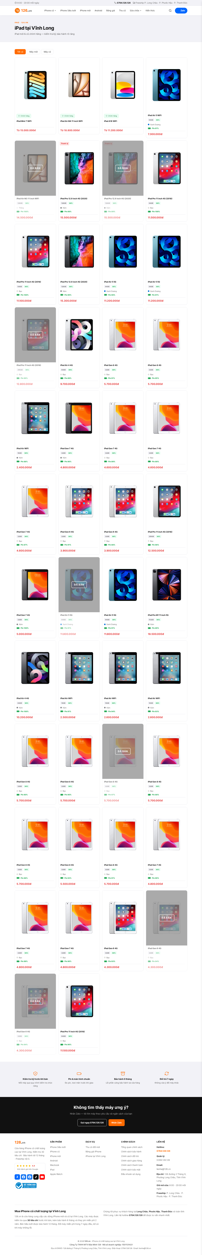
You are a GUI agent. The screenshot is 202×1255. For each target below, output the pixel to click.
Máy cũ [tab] (47, 51)
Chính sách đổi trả (130, 1156)
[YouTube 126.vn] (42, 1177)
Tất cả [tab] (20, 51)
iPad (52, 1169)
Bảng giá (110, 10)
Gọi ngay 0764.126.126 (92, 1122)
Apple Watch (56, 1174)
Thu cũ (122, 10)
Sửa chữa (134, 10)
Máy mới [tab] (33, 51)
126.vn (87, 1241)
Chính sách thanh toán (132, 1165)
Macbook (54, 1165)
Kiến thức (150, 10)
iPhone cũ (49, 10)
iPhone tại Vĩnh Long (96, 1156)
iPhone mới (85, 10)
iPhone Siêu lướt (68, 10)
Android (98, 10)
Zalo (183, 10)
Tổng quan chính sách (131, 1147)
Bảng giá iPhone (93, 1151)
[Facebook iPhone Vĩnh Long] (29, 1177)
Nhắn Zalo (116, 1122)
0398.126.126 (163, 1160)
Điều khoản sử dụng (130, 1174)
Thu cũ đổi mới (93, 1147)
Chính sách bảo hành (131, 1151)
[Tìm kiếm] (170, 11)
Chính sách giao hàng (131, 1160)
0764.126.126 (124, 2)
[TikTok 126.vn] (36, 1177)
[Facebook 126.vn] (23, 1177)
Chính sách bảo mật (130, 1169)
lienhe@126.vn (164, 1169)
